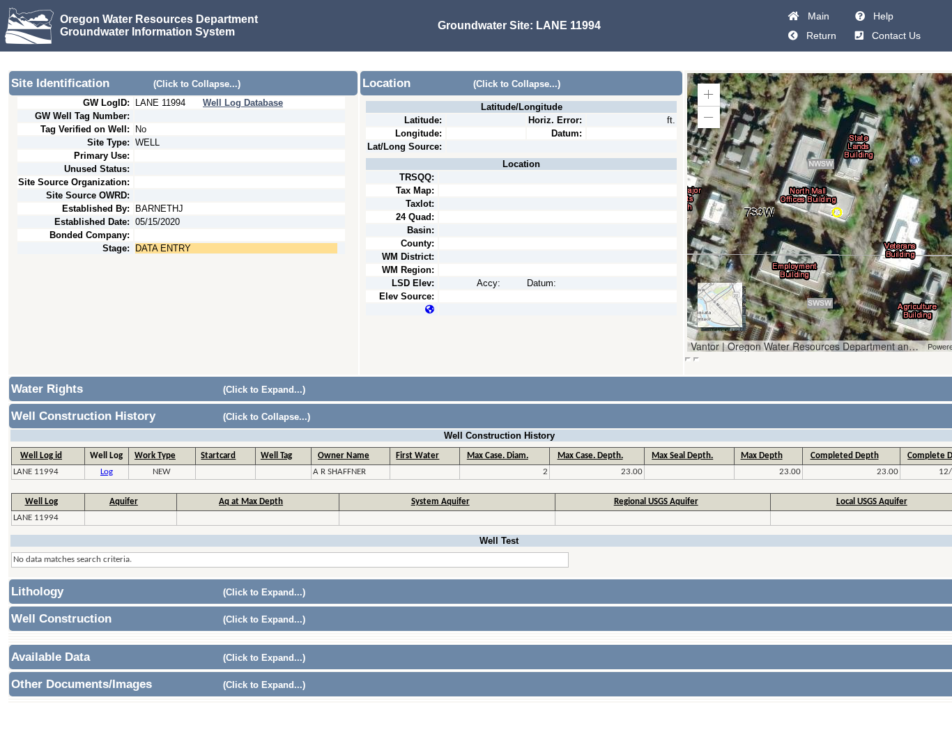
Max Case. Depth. (590, 455)
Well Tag (276, 455)
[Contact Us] (859, 35)
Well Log (41, 501)
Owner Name (343, 455)
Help (880, 16)
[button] (709, 95)
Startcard (218, 455)
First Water (417, 455)
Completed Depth (845, 455)
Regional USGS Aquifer (656, 501)
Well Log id (41, 455)
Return (818, 35)
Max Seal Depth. (682, 455)
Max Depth (762, 455)
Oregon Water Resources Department (159, 19)
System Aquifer (440, 501)
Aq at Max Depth (251, 501)
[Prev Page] (793, 35)
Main (815, 16)
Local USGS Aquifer (871, 501)
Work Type (155, 455)
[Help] (860, 16)
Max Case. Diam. (497, 455)
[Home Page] (793, 16)
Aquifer (123, 501)
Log (106, 471)
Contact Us (893, 35)
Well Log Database (243, 102)
